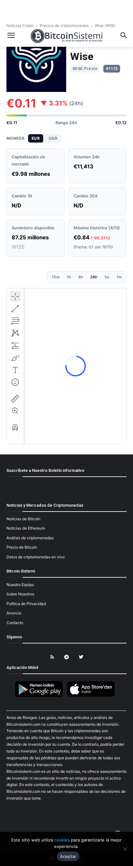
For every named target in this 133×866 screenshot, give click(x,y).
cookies (62, 839)
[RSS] (52, 657)
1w (106, 276)
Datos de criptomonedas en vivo (35, 556)
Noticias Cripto (20, 25)
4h (80, 276)
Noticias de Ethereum (25, 528)
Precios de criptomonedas (64, 25)
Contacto (14, 622)
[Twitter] (81, 657)
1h (69, 276)
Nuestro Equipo (20, 584)
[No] (125, 849)
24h (93, 276)
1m (119, 276)
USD (53, 138)
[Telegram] (66, 657)
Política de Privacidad (26, 603)
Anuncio (13, 613)
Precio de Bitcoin (21, 547)
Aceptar (68, 856)
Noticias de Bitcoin (23, 518)
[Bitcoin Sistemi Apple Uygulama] (92, 696)
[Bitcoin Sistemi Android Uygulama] (40, 696)
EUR (36, 138)
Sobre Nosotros (20, 594)
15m (56, 276)
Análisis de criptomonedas (30, 537)
